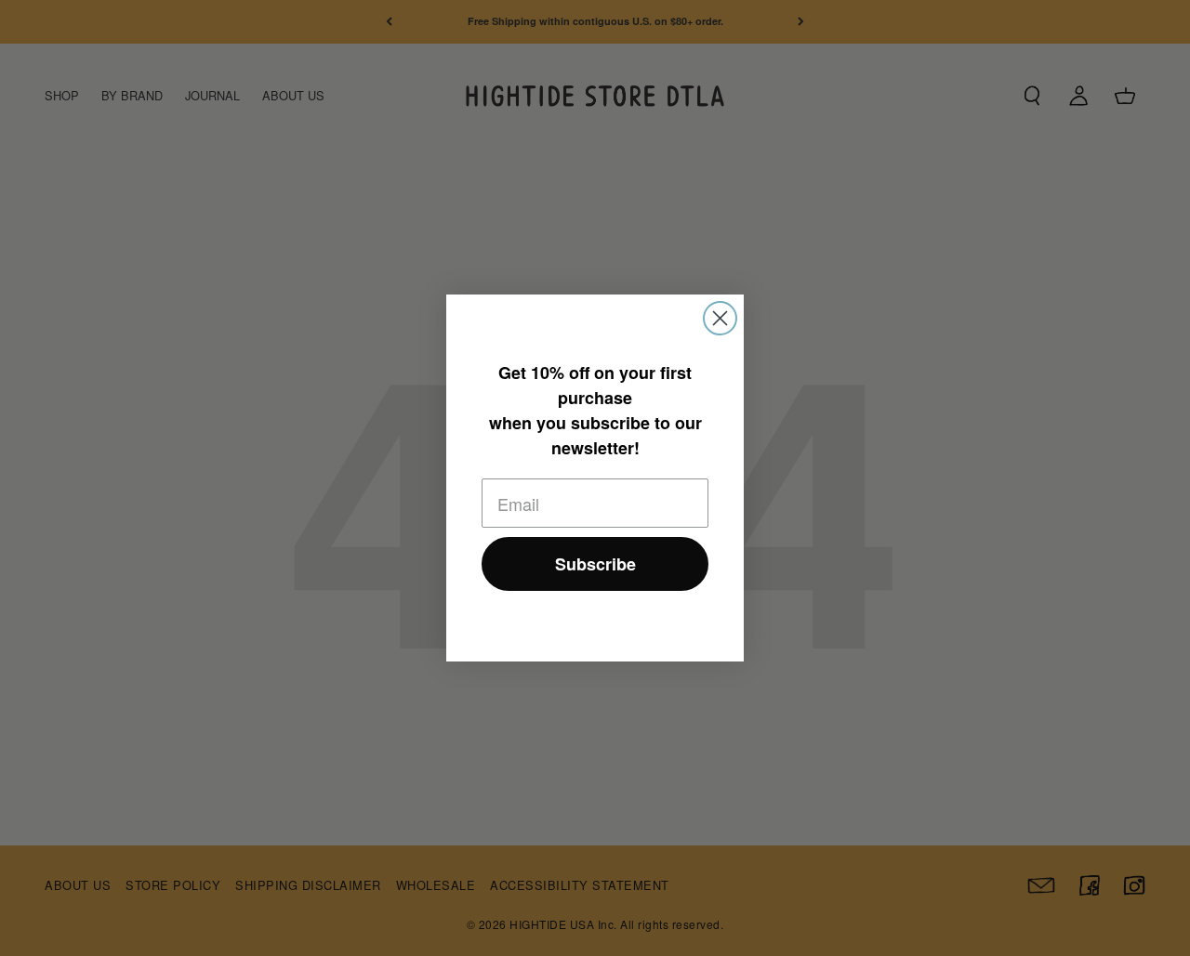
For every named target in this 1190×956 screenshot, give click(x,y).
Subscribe (595, 564)
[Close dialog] (720, 318)
